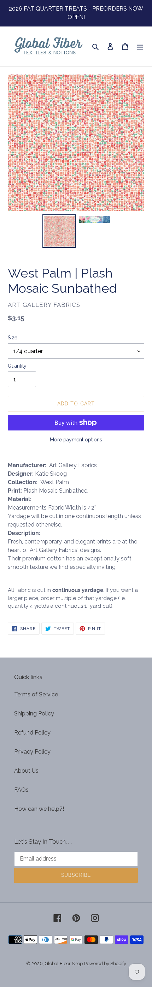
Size (12, 337)
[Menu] (140, 46)
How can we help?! (39, 808)
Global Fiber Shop (64, 963)
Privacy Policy (32, 751)
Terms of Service (36, 694)
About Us (26, 770)
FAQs (21, 789)
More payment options (76, 439)
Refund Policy (32, 732)
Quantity (17, 366)
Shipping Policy (34, 713)
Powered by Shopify (105, 963)
